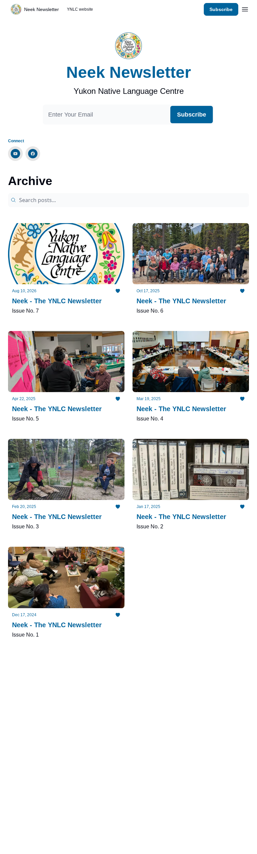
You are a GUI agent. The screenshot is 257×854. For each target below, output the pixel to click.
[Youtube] (15, 153)
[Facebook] (32, 153)
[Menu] (245, 8)
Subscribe (221, 9)
